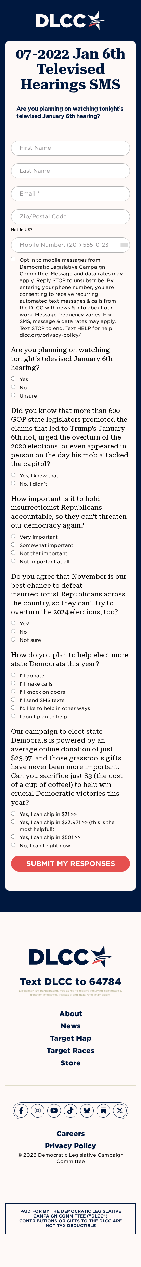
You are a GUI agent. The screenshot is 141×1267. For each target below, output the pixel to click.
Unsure (28, 396)
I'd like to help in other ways (55, 708)
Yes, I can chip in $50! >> (50, 837)
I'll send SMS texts (42, 700)
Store (71, 1063)
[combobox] (124, 245)
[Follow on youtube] (54, 1111)
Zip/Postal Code (35, 212)
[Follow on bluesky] (87, 1111)
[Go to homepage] (70, 956)
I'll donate (32, 675)
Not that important (43, 553)
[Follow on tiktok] (70, 1111)
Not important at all (44, 561)
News (71, 1026)
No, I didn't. (34, 484)
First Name (28, 144)
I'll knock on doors (42, 692)
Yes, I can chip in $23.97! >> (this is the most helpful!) (67, 826)
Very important (39, 537)
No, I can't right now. (46, 845)
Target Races (70, 1051)
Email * (24, 189)
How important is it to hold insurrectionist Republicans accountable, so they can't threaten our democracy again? (69, 511)
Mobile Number (34, 241)
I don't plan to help (43, 716)
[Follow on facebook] (21, 1111)
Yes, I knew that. (40, 475)
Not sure (30, 640)
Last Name (28, 166)
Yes (24, 379)
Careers (70, 1133)
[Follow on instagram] (37, 1111)
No (23, 387)
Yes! (24, 624)
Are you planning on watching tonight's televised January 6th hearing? (62, 359)
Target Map (70, 1038)
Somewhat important (46, 545)
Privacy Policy (70, 1146)
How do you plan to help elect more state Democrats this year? (69, 659)
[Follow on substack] (103, 1111)
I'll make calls (36, 684)
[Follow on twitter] (120, 1111)
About (70, 1014)
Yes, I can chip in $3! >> (48, 814)
